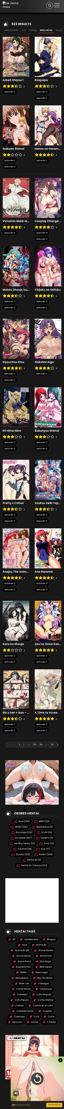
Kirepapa (41, 80)
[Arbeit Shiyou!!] (16, 56)
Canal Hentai (23, 988)
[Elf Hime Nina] (16, 407)
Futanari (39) (24, 848)
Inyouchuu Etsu (13, 362)
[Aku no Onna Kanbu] (48, 620)
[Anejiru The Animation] (16, 548)
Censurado (45, 988)
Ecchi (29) (46, 832)
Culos (50, 1016)
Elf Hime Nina (12, 430)
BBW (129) (44, 821)
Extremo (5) (46, 837)
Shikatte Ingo (44, 362)
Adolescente (31, 939)
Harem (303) (45, 854)
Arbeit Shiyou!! (13, 80)
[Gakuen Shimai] (16, 125)
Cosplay (47, 1010)
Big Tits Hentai (45, 977)
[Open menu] (57, 5)
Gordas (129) (22, 854)
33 (34, 744)
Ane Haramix (44, 571)
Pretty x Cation (13, 503)
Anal (24, 944)
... (46, 744)
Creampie (19, 1016)
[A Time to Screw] (48, 689)
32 (28, 744)
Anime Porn (45, 955)
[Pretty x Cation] (16, 479)
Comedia (21, 994)
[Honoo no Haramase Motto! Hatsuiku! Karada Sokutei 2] (48, 125)
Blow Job (24, 983)
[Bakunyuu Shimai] (48, 407)
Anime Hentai (23, 955)
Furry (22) (49, 843)
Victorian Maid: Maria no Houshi (16, 221)
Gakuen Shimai (13, 148)
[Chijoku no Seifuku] (48, 266)
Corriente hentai (25, 1010)
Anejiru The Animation (16, 571)
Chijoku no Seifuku (48, 289)
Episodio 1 (9, 91)
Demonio (17, 1021)
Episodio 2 (41, 91)
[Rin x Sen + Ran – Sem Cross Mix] (16, 689)
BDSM (23, 972)
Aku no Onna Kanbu (48, 644)
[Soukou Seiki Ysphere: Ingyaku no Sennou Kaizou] (48, 479)
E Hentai (51, 1021)
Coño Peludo (21, 999)
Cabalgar (43, 983)
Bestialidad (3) (44, 826)
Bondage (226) (23, 832)
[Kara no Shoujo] (16, 620)
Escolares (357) (23, 837)
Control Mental (45, 999)
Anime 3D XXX (21, 950)
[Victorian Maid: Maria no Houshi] (16, 197)
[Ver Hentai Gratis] (11, 5)
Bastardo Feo (23, 966)
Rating (32, 30)
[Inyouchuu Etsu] (16, 338)
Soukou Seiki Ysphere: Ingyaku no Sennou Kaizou (48, 503)
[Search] (49, 5)
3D (13, 939)
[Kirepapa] (48, 56)
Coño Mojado (43, 994)
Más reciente (11, 30)
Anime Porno (24, 961)
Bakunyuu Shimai (47, 430)
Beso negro (41, 972)
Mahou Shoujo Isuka (16, 289)
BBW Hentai (45, 966)
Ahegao (51, 939)
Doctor (34, 1021)
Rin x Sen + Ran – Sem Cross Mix (16, 712)
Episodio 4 (41, 232)
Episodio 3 (41, 239)
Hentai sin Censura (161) (34, 865)
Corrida (19, 1005)
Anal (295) (24, 821)
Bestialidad (21, 977)
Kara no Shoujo (13, 644)
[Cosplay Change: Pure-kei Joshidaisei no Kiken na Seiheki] (48, 197)
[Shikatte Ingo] (48, 338)
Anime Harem (45, 950)
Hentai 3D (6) (34, 859)
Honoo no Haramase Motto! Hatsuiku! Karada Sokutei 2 (48, 148)
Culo (36, 1016)
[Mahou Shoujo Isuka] (16, 266)
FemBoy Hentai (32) (24, 843)
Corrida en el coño (42, 1005)
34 (41, 744)
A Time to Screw (46, 712)
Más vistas (46, 30)
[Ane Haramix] (48, 548)
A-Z (24, 30)
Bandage (45, 961)
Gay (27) (45, 848)
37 (52, 744)
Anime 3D (41, 944)
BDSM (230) (21, 826)
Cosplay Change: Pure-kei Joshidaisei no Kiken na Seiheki (48, 221)
